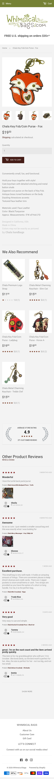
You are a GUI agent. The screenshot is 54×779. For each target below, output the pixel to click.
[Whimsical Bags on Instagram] (31, 760)
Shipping (6, 137)
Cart (49, 3)
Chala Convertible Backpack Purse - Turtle (20, 485)
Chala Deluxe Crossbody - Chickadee (19, 668)
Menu (8, 3)
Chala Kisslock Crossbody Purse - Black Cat (21, 625)
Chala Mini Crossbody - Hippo (17, 592)
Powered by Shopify (37, 768)
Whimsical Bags (19, 768)
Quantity (6, 145)
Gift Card (27, 738)
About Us (27, 730)
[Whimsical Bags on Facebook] (21, 760)
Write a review (8, 460)
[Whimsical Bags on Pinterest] (26, 760)
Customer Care (27, 734)
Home (4, 48)
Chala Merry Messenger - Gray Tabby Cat (20, 533)
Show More (27, 691)
